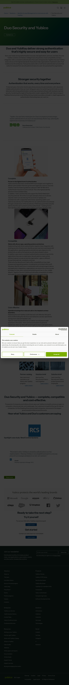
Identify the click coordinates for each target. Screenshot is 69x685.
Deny (12, 354)
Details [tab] (34, 334)
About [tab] (57, 334)
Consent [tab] (11, 334)
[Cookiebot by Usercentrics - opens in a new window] (59, 329)
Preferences (33, 354)
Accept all (56, 354)
